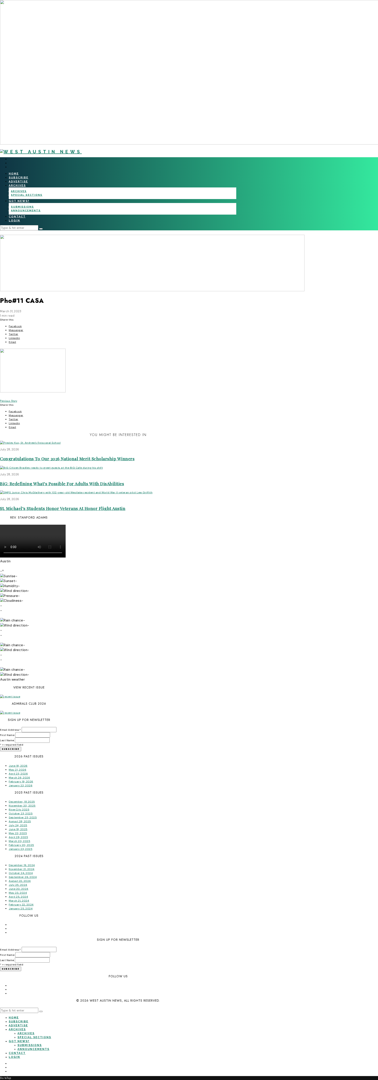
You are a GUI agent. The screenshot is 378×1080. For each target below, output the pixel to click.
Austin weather (12, 679)
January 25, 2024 (21, 908)
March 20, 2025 (19, 841)
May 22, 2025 (18, 833)
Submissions (22, 206)
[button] (41, 228)
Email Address (10, 730)
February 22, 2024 (21, 904)
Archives (17, 185)
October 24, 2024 (21, 873)
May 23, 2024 (18, 893)
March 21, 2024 (19, 900)
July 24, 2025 (18, 825)
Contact (17, 216)
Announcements (26, 210)
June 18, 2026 (18, 766)
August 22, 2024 (20, 881)
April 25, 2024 (18, 896)
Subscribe (18, 177)
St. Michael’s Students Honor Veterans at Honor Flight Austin (62, 508)
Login (14, 220)
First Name (7, 735)
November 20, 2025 (22, 805)
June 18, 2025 (18, 829)
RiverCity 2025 (19, 809)
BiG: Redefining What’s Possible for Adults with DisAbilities (62, 483)
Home (14, 173)
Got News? (19, 201)
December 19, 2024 (22, 865)
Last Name (7, 740)
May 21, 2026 (17, 769)
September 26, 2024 (23, 877)
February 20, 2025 (21, 845)
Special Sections (26, 195)
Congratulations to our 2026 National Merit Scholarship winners (67, 458)
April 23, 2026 (18, 773)
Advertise (18, 181)
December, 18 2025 (22, 801)
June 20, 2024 (18, 889)
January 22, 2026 (20, 785)
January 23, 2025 (20, 849)
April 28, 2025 (18, 837)
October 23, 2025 (21, 813)
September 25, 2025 (23, 817)
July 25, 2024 (18, 885)
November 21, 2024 (22, 869)
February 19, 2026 (21, 781)
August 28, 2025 (20, 821)
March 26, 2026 (19, 777)
